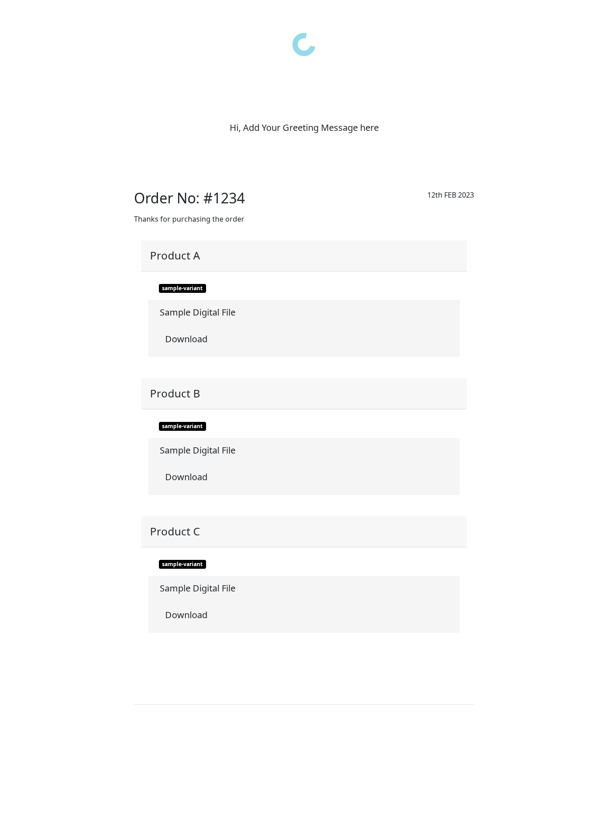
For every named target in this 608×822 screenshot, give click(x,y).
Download (185, 339)
